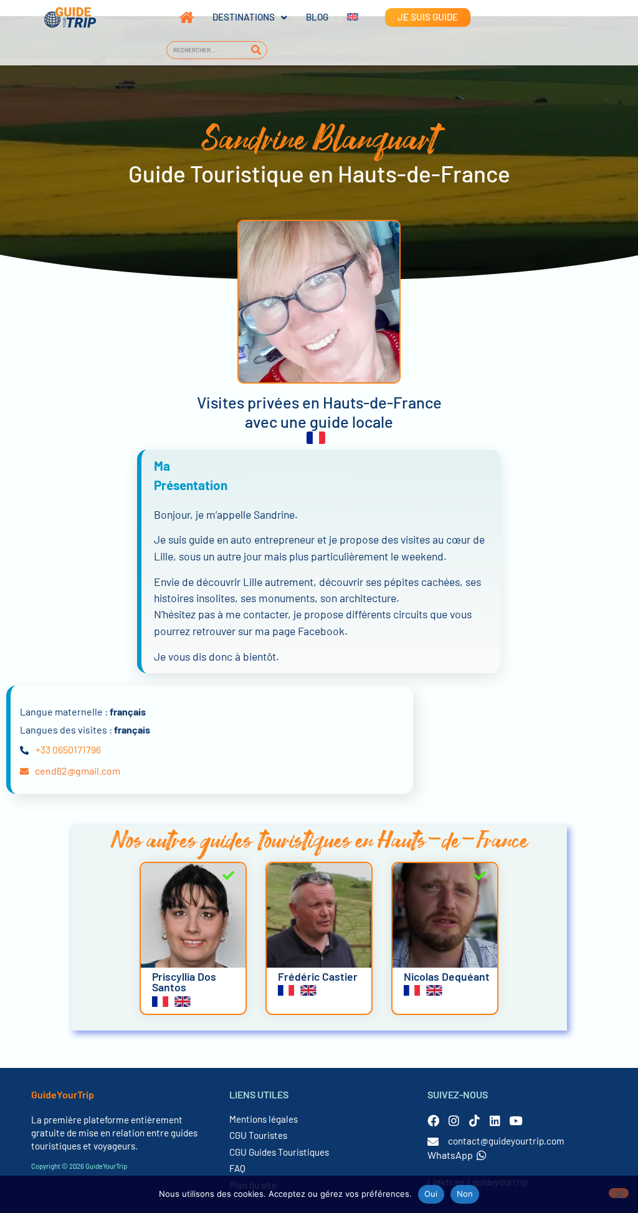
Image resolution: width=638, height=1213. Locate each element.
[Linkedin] (495, 1120)
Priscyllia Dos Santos (184, 982)
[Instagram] (454, 1120)
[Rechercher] (256, 50)
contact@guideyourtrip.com (506, 1140)
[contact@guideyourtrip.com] (433, 1141)
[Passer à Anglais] (343, 17)
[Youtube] (515, 1120)
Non (465, 1194)
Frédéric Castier (318, 976)
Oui (431, 1194)
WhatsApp (450, 1155)
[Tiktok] (474, 1120)
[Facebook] (433, 1120)
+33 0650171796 (68, 749)
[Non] (619, 1193)
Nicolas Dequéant (447, 976)
